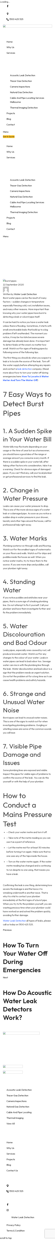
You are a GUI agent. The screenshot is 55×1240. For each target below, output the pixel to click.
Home (6, 276)
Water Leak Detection (25, 294)
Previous (7, 929)
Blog (11, 276)
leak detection (24, 368)
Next (5, 977)
